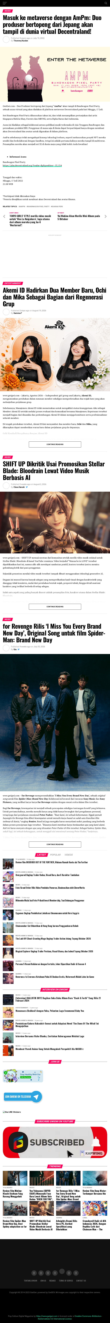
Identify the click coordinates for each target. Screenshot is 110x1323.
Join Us (43, 1280)
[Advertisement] (55, 255)
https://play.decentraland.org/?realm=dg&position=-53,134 (32, 165)
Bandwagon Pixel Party (39, 206)
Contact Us (81, 1280)
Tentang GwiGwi (30, 1280)
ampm (22, 206)
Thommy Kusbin (21, 41)
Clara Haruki (19, 487)
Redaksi (52, 1280)
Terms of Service (66, 1280)
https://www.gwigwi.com (46, 1316)
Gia (15, 649)
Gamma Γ (18, 313)
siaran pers (57, 206)
